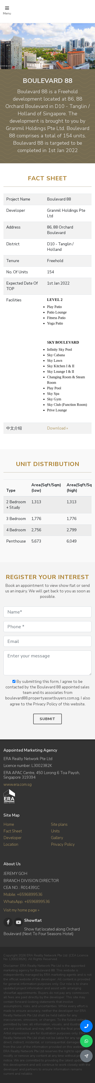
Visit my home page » (21, 910)
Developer (12, 837)
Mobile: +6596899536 (22, 894)
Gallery (57, 837)
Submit (47, 718)
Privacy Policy (63, 844)
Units (55, 831)
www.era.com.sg (17, 784)
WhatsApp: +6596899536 (26, 901)
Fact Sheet (12, 831)
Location (10, 844)
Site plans (59, 824)
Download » (57, 428)
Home (8, 824)
